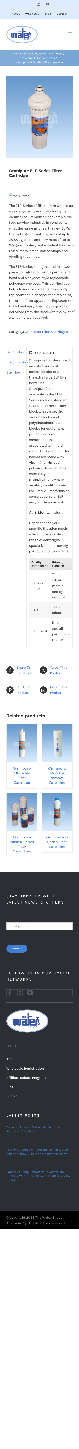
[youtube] (30, 993)
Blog (10, 1087)
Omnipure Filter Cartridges (46, 331)
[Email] (39, 926)
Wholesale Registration (25, 1068)
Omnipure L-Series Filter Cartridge (57, 842)
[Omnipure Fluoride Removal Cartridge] (57, 727)
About (11, 1059)
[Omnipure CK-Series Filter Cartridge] (22, 727)
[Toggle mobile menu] (70, 34)
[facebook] (10, 993)
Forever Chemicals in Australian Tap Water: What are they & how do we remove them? (37, 1152)
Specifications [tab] (15, 362)
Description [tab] (15, 352)
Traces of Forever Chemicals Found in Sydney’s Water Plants (33, 1129)
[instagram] (20, 993)
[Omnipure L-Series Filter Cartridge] (57, 796)
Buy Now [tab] (13, 372)
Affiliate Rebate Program (26, 1077)
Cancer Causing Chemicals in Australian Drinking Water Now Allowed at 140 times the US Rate (38, 1176)
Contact (12, 1096)
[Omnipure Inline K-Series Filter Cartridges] (22, 796)
